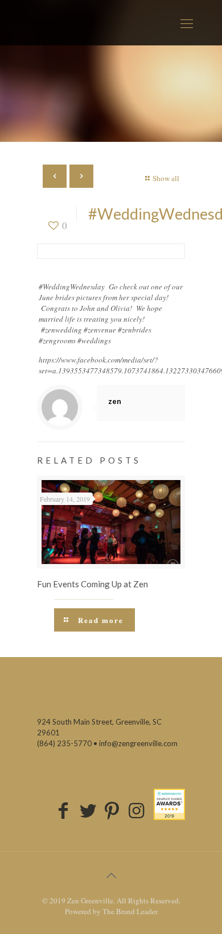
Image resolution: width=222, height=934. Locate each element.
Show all (166, 178)
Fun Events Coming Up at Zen (92, 584)
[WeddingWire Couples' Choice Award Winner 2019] (169, 804)
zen (114, 401)
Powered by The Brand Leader (111, 911)
